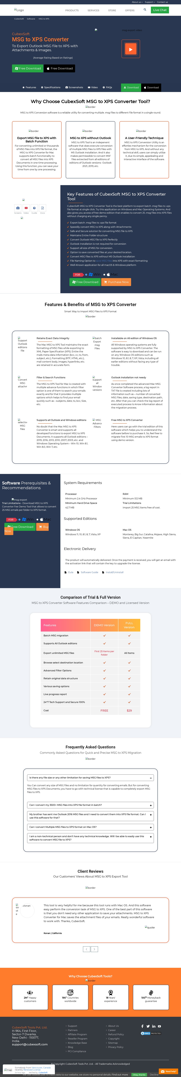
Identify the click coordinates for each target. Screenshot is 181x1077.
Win (97, 274)
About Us (113, 1018)
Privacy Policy (115, 1039)
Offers (129, 10)
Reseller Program (77, 1030)
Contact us (162, 2)
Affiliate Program (77, 1026)
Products (72, 10)
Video (94, 87)
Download (133, 87)
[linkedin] (153, 1018)
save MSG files (104, 260)
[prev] (86, 941)
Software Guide (89, 572)
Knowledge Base (77, 1035)
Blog (70, 1039)
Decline (154, 1074)
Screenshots (75, 87)
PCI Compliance (77, 1043)
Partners (72, 1022)
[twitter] (148, 1018)
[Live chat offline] (168, 1071)
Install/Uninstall (114, 572)
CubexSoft (43, 1071)
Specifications (52, 87)
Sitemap (113, 1035)
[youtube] (159, 1018)
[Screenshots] (17, 208)
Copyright (114, 1030)
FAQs (108, 87)
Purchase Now (118, 282)
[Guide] (34, 208)
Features (30, 87)
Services (93, 10)
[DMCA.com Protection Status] (151, 1025)
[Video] (130, 48)
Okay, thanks (139, 1075)
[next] (94, 941)
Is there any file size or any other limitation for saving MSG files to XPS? (70, 777)
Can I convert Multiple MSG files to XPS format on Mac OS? (63, 827)
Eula (70, 572)
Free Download (29, 68)
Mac (114, 274)
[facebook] (142, 1018)
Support (149, 2)
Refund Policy (116, 1026)
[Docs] (42, 208)
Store (112, 10)
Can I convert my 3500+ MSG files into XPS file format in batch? (65, 805)
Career (112, 1022)
